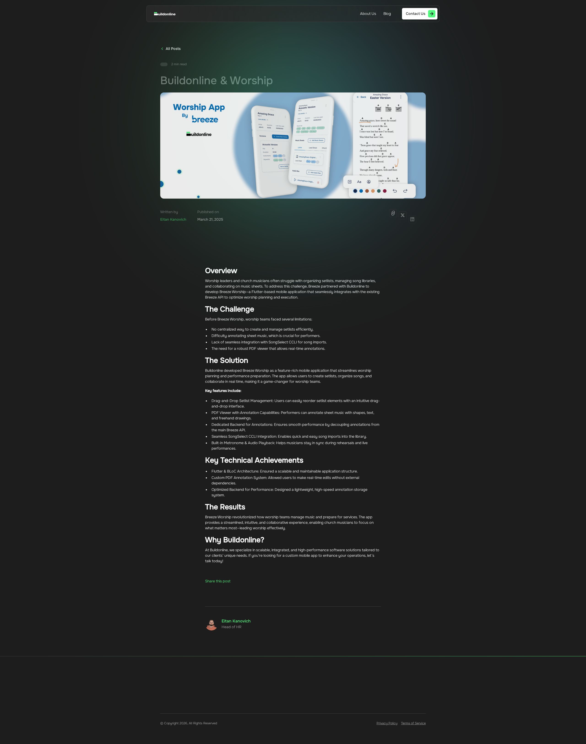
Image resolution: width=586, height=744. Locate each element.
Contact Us (229, 713)
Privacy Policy (387, 723)
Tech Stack (204, 713)
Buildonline (219, 550)
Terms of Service (413, 723)
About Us (368, 13)
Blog (387, 13)
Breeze (314, 286)
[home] (169, 14)
